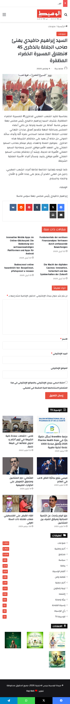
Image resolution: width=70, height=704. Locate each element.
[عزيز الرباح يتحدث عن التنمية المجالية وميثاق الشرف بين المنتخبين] (52, 503)
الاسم (63, 339)
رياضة (62, 565)
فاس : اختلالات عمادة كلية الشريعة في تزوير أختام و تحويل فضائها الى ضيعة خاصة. (19, 441)
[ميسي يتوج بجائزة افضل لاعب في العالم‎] (52, 466)
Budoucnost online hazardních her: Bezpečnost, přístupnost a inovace (19, 267)
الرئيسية (61, 26)
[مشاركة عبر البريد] (61, 214)
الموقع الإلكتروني (59, 368)
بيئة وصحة (60, 599)
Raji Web (30, 691)
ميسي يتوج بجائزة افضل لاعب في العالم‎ (52, 480)
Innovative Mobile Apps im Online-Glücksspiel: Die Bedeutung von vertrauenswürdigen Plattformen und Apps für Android (20, 245)
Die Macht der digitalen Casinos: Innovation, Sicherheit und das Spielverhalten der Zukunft (53, 269)
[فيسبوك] (61, 207)
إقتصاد (62, 594)
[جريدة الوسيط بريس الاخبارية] (49, 14)
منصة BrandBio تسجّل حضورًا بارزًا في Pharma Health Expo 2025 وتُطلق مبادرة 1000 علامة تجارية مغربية (52, 442)
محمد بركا (59, 68)
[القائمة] (4, 16)
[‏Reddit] (21, 207)
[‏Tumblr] (37, 207)
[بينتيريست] (29, 207)
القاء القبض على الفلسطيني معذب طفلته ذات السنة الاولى (18, 519)
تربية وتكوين (59, 588)
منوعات (51, 26)
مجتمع (62, 554)
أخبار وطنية (60, 548)
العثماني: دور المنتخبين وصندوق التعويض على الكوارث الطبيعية (21, 481)
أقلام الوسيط (58, 571)
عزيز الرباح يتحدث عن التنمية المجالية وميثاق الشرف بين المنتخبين (53, 519)
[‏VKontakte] (13, 207)
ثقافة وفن (60, 577)
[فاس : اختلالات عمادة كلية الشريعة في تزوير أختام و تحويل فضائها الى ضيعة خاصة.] (18, 424)
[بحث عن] (65, 16)
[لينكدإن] (45, 207)
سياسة (62, 560)
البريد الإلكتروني (59, 353)
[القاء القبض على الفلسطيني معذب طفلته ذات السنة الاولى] (18, 503)
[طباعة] (53, 214)
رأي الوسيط (59, 611)
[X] (53, 207)
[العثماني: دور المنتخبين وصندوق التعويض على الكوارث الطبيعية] (18, 466)
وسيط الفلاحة (58, 605)
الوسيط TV (60, 616)
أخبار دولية (60, 582)
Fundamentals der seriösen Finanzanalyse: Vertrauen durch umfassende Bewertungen (53, 242)
